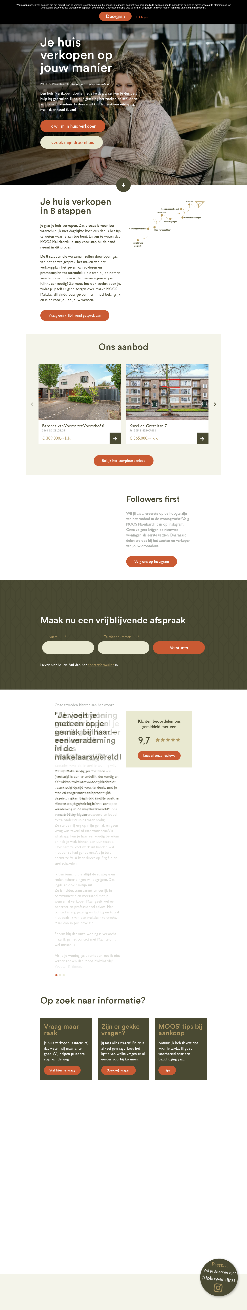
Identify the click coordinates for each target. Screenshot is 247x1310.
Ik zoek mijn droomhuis (71, 142)
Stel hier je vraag (62, 1070)
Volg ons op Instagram (151, 561)
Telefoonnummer (117, 637)
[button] (215, 404)
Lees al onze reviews (159, 755)
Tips (167, 1070)
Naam (53, 637)
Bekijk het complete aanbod (123, 460)
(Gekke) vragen (118, 1070)
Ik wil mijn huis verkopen (72, 126)
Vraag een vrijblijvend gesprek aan (74, 315)
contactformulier (101, 665)
